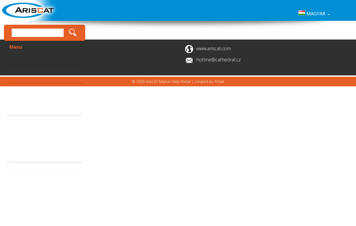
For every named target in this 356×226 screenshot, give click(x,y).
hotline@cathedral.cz (218, 59)
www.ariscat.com (213, 48)
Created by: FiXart (209, 81)
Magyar (315, 13)
